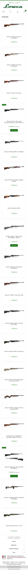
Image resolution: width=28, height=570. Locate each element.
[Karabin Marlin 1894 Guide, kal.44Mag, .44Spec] (14, 228)
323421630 (20, 563)
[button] (3, 11)
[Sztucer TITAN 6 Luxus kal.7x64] (14, 286)
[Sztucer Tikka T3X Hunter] (14, 84)
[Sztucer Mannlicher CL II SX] (14, 517)
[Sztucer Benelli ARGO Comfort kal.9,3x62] (14, 314)
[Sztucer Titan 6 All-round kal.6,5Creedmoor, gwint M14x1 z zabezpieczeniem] (14, 112)
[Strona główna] (14, 5)
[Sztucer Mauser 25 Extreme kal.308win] (14, 258)
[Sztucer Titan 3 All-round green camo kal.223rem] (14, 371)
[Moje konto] (17, 11)
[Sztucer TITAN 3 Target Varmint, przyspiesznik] (14, 399)
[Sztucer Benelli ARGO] (14, 199)
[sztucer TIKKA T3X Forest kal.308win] (14, 56)
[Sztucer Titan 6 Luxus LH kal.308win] (14, 28)
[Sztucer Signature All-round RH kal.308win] (14, 457)
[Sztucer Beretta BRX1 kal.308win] (14, 143)
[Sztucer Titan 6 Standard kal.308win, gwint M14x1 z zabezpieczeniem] (14, 427)
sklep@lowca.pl (14, 563)
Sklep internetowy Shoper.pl (14, 569)
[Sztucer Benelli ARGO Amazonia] (14, 343)
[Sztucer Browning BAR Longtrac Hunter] (14, 171)
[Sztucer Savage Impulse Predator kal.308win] (14, 489)
